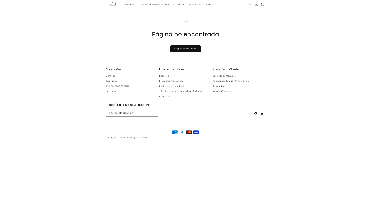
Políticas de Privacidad (171, 86)
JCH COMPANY (120, 137)
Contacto (164, 96)
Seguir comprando (185, 48)
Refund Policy (220, 86)
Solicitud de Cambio (224, 75)
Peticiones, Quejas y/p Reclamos (231, 81)
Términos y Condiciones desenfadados (180, 91)
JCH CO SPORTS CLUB (117, 86)
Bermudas (111, 81)
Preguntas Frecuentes (171, 81)
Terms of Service (222, 91)
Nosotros (164, 75)
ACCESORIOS (113, 91)
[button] (167, 4)
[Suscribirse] (154, 113)
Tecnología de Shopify (137, 137)
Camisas (110, 75)
